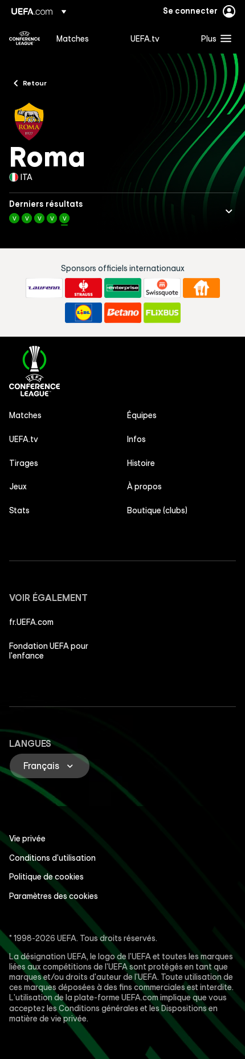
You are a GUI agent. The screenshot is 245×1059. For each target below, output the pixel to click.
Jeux (18, 486)
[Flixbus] (162, 312)
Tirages (23, 463)
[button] (214, 38)
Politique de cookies (46, 876)
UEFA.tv (23, 439)
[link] (72, 38)
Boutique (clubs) (157, 510)
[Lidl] (83, 312)
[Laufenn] (44, 288)
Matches (25, 415)
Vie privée (27, 838)
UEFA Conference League (24, 38)
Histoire (141, 463)
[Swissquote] (162, 288)
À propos (144, 486)
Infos (136, 439)
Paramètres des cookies (53, 896)
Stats (19, 510)
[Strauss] (83, 288)
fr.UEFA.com (31, 622)
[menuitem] (84, 38)
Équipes (142, 415)
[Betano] (122, 312)
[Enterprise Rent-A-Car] (122, 288)
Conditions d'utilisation (52, 857)
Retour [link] (35, 83)
